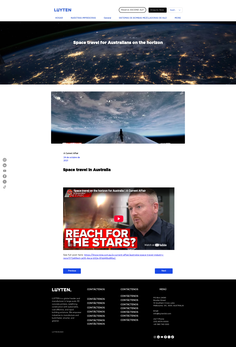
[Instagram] (5, 160)
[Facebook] (5, 176)
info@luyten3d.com (162, 314)
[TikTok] (5, 187)
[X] (5, 182)
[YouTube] (5, 171)
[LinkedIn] (5, 165)
